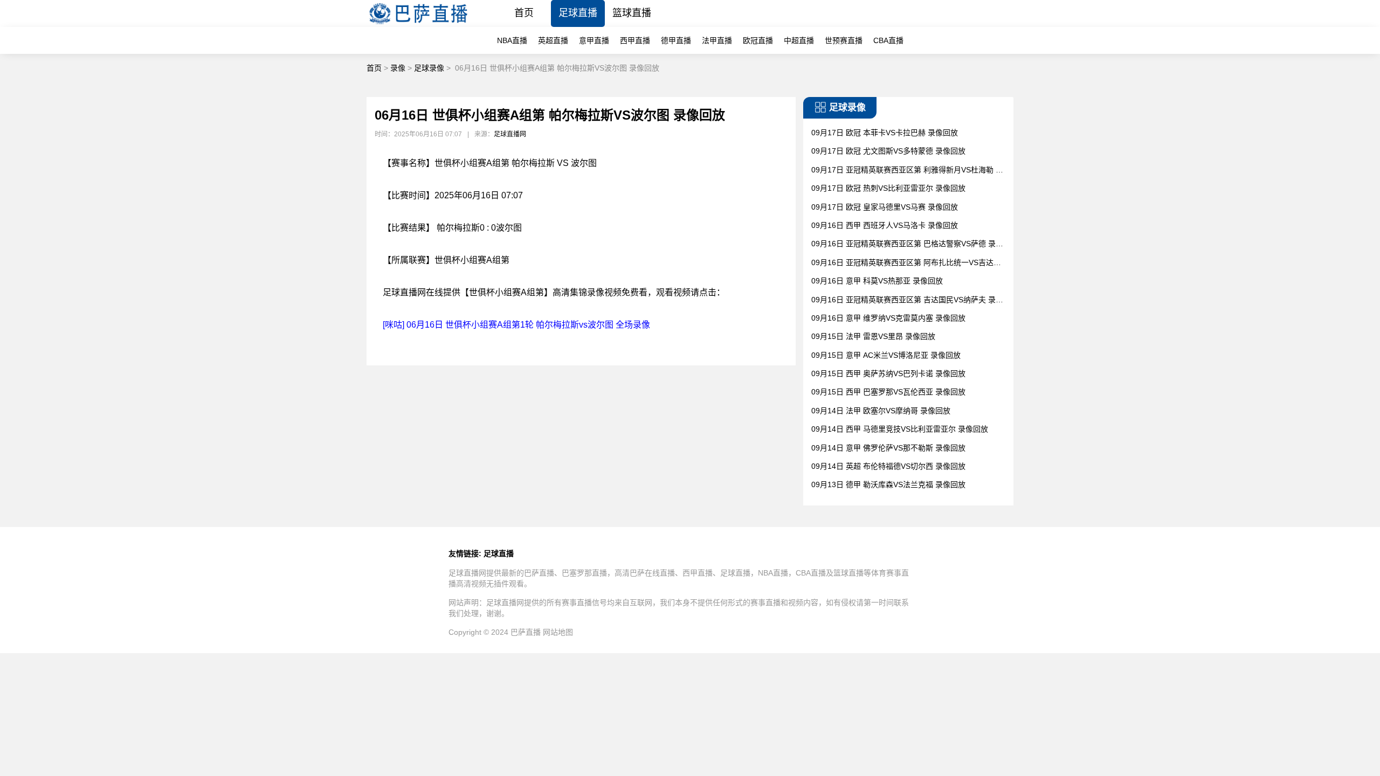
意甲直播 (594, 40)
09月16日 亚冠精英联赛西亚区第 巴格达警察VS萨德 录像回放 (907, 244)
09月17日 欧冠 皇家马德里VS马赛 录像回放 (884, 207)
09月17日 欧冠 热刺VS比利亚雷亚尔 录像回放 (888, 188)
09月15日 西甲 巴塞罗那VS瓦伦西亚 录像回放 (888, 391)
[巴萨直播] (418, 24)
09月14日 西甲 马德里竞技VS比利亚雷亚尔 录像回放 (899, 429)
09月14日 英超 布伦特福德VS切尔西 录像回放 (888, 466)
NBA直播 (512, 40)
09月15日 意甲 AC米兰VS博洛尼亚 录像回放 (886, 355)
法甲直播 (717, 40)
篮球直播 (631, 13)
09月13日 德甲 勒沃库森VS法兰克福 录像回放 (888, 484)
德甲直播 (676, 40)
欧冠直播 (758, 40)
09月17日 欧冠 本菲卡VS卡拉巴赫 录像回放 (884, 132)
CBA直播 (888, 40)
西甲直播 (635, 40)
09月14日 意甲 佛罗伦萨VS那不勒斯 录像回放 (888, 448)
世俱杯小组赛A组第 (471, 260)
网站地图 (558, 632)
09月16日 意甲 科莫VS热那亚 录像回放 (877, 280)
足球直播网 (510, 134)
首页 (524, 13)
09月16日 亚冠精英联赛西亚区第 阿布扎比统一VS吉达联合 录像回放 (906, 263)
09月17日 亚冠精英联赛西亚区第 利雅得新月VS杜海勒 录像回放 (907, 170)
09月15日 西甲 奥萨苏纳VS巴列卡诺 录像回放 (888, 373)
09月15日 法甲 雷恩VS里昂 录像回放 (873, 336)
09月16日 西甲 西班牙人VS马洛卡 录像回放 (884, 225)
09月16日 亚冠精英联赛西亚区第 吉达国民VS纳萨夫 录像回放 (907, 300)
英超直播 (553, 40)
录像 (397, 68)
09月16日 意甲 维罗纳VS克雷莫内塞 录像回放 (888, 318)
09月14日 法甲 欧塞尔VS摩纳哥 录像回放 (880, 410)
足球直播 (577, 13)
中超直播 (799, 40)
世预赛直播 (843, 40)
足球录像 (429, 68)
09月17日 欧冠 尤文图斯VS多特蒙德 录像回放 (888, 151)
